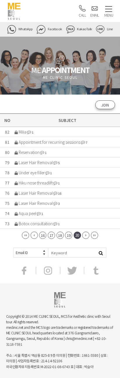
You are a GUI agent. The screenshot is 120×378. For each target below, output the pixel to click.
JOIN (105, 104)
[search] (101, 253)
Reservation (29, 152)
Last (94, 235)
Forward (85, 235)
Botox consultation (36, 223)
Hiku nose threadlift (36, 183)
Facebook (54, 28)
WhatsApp (25, 28)
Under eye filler (32, 172)
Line (109, 28)
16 (43, 235)
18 (60, 235)
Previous (34, 235)
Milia (23, 132)
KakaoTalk (84, 28)
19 (68, 235)
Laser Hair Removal (36, 162)
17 (51, 235)
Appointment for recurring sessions (49, 142)
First (25, 235)
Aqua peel (27, 213)
